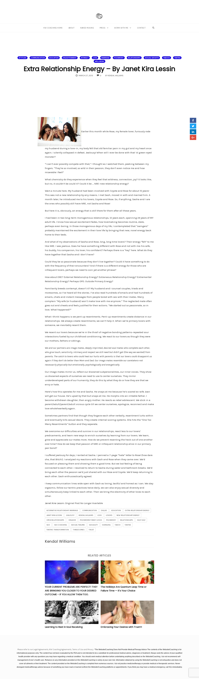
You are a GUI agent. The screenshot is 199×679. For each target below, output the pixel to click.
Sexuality (93, 525)
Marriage (105, 58)
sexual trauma (78, 525)
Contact (141, 28)
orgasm (72, 520)
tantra (128, 525)
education (116, 510)
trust (91, 530)
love (99, 515)
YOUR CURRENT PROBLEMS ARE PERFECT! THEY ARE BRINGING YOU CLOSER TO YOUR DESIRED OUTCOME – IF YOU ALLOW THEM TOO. (71, 590)
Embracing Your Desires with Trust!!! (121, 627)
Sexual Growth (152, 58)
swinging (106, 525)
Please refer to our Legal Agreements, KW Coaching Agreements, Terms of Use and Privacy (55, 649)
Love (95, 58)
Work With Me (121, 28)
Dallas (104, 510)
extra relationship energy (137, 510)
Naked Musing (87, 28)
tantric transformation (57, 530)
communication (89, 510)
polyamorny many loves (91, 520)
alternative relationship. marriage (62, 510)
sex (48, 525)
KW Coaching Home (53, 28)
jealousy (70, 515)
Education (54, 58)
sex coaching (60, 525)
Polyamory (111, 520)
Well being (99, 61)
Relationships (134, 58)
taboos (166, 58)
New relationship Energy (128, 515)
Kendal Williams (86, 515)
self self (141, 520)
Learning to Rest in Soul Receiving (64, 627)
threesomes (78, 530)
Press (102, 28)
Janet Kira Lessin (54, 503)
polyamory (119, 58)
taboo (117, 525)
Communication (38, 58)
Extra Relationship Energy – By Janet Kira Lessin (99, 68)
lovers (109, 515)
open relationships (55, 520)
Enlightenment (69, 58)
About (71, 28)
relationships (126, 520)
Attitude (22, 58)
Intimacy (85, 58)
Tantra (177, 58)
